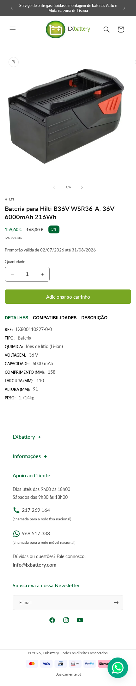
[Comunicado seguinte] (124, 8)
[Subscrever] (116, 602)
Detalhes (16, 317)
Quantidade (15, 261)
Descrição (94, 317)
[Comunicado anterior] (12, 8)
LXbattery (51, 653)
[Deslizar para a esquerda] (54, 187)
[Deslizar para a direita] (82, 187)
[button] (13, 29)
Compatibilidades (55, 317)
